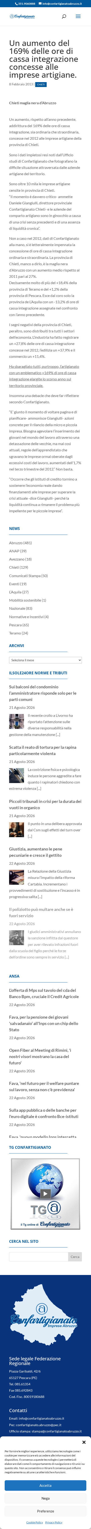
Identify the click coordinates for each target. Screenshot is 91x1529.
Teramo (15, 633)
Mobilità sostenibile (25, 600)
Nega (46, 1498)
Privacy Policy (53, 1522)
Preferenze (45, 1511)
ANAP (14, 551)
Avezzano (16, 559)
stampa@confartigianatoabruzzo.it (57, 1427)
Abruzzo (16, 542)
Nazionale (17, 608)
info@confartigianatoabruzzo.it (41, 1414)
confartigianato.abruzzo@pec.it (38, 1421)
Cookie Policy (34, 1522)
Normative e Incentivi (26, 616)
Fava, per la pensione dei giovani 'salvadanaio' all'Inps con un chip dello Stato (43, 1023)
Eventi (14, 584)
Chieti (41, 84)
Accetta (45, 1485)
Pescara (15, 625)
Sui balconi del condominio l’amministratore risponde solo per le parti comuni (43, 693)
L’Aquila (15, 592)
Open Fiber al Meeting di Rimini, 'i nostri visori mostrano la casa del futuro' (40, 1056)
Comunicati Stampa (25, 575)
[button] (84, 1442)
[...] (58, 734)
